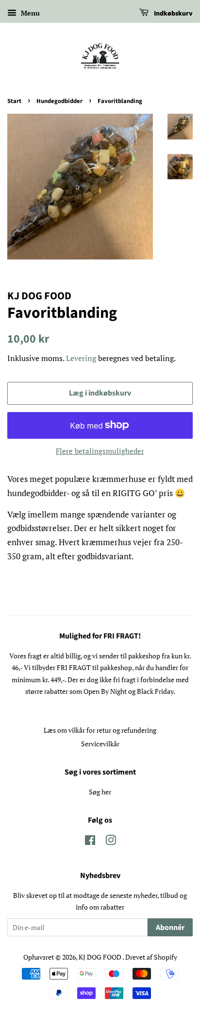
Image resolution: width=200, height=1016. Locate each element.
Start (14, 101)
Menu (29, 12)
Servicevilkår (100, 743)
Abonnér (170, 927)
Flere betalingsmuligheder (100, 451)
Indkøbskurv (172, 13)
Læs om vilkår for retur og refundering (100, 730)
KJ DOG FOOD (100, 957)
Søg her (100, 791)
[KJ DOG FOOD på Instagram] (110, 841)
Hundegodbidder (59, 101)
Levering (81, 358)
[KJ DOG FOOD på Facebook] (90, 841)
